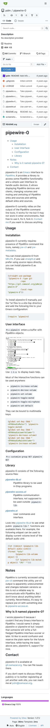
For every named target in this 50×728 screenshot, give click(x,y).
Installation (20, 144)
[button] (11, 15)
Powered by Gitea (18, 718)
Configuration (21, 151)
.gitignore (10, 81)
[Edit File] (45, 124)
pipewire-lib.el (11, 101)
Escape (36, 124)
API (42, 725)
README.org (11, 112)
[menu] (10, 725)
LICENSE (10, 86)
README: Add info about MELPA (25, 76)
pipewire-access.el (11, 91)
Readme (8, 43)
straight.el (30, 258)
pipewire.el (11, 106)
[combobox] (17, 64)
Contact (14, 166)
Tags (42, 53)
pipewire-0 (19, 10)
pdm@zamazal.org (22, 683)
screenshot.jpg (11, 117)
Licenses (33, 725)
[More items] (46, 21)
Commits (10, 53)
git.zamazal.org (14, 665)
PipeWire (10, 175)
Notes (13, 159)
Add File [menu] (40, 64)
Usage (13, 140)
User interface (21, 148)
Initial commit (26, 81)
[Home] (5, 3)
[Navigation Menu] (46, 3)
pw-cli (23, 247)
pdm (8, 10)
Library (18, 155)
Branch (26, 53)
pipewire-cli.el (11, 96)
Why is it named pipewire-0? (29, 163)
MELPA (9, 258)
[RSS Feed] (4, 15)
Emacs (26, 172)
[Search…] (46, 28)
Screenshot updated (29, 117)
